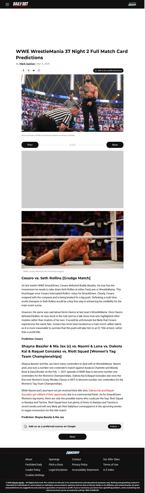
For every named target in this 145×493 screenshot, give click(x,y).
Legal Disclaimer (58, 469)
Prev (30, 144)
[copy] (39, 70)
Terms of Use (110, 464)
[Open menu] (7, 4)
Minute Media (18, 483)
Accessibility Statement (85, 469)
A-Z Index (108, 469)
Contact (76, 459)
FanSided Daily (33, 464)
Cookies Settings (34, 475)
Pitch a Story (56, 464)
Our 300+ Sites (111, 459)
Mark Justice (27, 63)
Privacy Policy (80, 464)
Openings (54, 459)
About (28, 459)
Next (115, 144)
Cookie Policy (32, 469)
